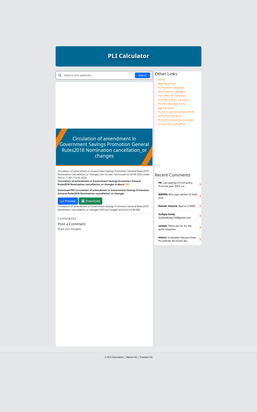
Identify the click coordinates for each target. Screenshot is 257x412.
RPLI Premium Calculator (171, 91)
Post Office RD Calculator (171, 95)
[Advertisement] (128, 21)
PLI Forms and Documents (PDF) (175, 112)
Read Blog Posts (166, 83)
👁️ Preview (68, 201)
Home (161, 79)
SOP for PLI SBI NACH (169, 116)
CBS (127, 184)
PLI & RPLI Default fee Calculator (175, 120)
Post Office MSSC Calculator (173, 99)
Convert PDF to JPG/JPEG (171, 124)
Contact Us (146, 357)
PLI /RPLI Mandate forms (171, 103)
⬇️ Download (90, 201)
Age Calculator (165, 107)
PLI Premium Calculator (170, 87)
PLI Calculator (128, 56)
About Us (132, 357)
